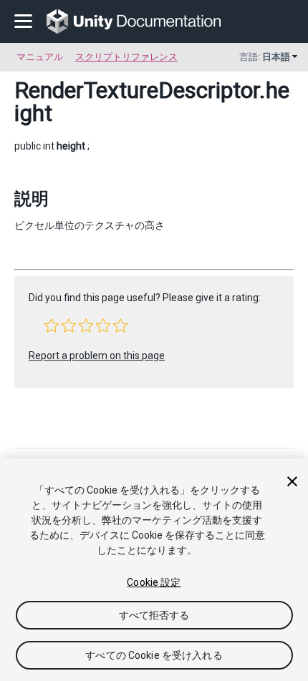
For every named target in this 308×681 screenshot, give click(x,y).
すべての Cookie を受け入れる (154, 655)
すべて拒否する (154, 615)
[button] (51, 325)
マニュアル (39, 57)
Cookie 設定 (154, 582)
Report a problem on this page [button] (97, 355)
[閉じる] (292, 481)
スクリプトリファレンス (126, 57)
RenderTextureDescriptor (136, 90)
